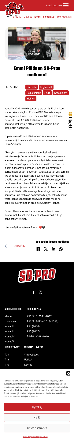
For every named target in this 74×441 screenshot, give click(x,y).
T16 (7, 364)
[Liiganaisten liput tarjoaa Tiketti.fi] (70, 128)
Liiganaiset (46, 87)
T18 (7, 359)
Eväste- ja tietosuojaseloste (35, 436)
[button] (68, 373)
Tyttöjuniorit (60, 93)
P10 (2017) (33, 331)
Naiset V (9, 341)
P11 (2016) (33, 326)
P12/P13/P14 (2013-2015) (42, 321)
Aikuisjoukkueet (13, 309)
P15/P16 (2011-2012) (40, 316)
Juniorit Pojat (35, 309)
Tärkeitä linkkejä (33, 347)
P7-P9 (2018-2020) (38, 336)
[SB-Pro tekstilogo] (37, 275)
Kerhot (28, 364)
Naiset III (9, 331)
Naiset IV (9, 336)
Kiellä (37, 417)
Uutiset (28, 17)
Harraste (32, 87)
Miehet (9, 316)
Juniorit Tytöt (12, 347)
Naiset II (9, 326)
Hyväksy (37, 407)
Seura (47, 93)
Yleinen (31, 98)
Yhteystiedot (31, 354)
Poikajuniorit (34, 93)
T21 (7, 354)
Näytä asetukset (37, 428)
